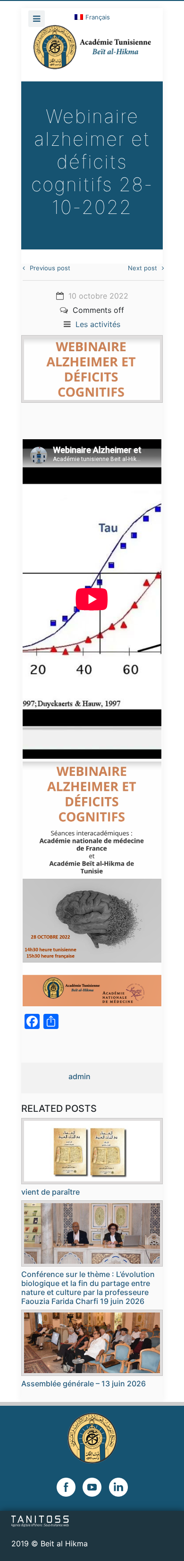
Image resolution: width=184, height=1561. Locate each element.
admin (79, 1076)
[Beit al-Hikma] (92, 53)
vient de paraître (50, 1192)
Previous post (50, 268)
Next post (142, 268)
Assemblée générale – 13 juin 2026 (83, 1383)
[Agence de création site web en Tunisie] (40, 1521)
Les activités (97, 324)
